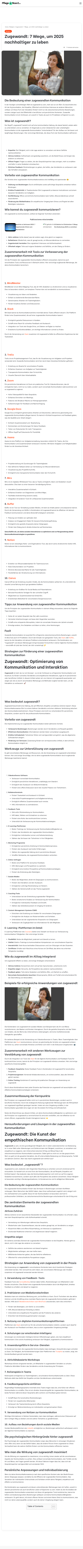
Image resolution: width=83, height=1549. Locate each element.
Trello (10, 354)
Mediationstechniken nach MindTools (32, 1302)
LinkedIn (30, 1428)
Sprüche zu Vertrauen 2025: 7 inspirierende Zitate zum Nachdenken (25, 226)
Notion (11, 539)
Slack (10, 308)
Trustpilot (58, 1351)
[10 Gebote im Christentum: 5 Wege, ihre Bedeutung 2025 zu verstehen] (48, 226)
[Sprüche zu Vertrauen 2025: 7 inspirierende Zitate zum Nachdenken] (10, 227)
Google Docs (14, 408)
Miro (9, 477)
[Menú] (80, 4)
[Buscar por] (77, 4)
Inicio (6, 27)
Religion (11, 27)
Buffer (10, 503)
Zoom (10, 380)
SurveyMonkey (24, 1282)
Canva (12, 578)
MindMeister (14, 283)
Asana (10, 437)
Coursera (28, 932)
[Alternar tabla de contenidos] (52, 1506)
